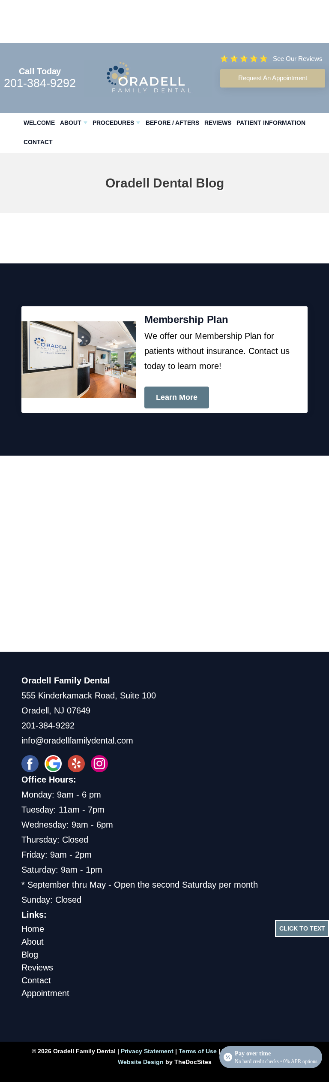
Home (32, 929)
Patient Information (270, 122)
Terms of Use (198, 1051)
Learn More (176, 397)
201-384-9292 (40, 83)
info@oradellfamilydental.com (77, 740)
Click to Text (302, 928)
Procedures (113, 122)
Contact (38, 142)
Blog (29, 954)
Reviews (217, 122)
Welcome (39, 122)
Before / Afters (172, 122)
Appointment (45, 993)
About (70, 122)
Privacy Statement (147, 1051)
